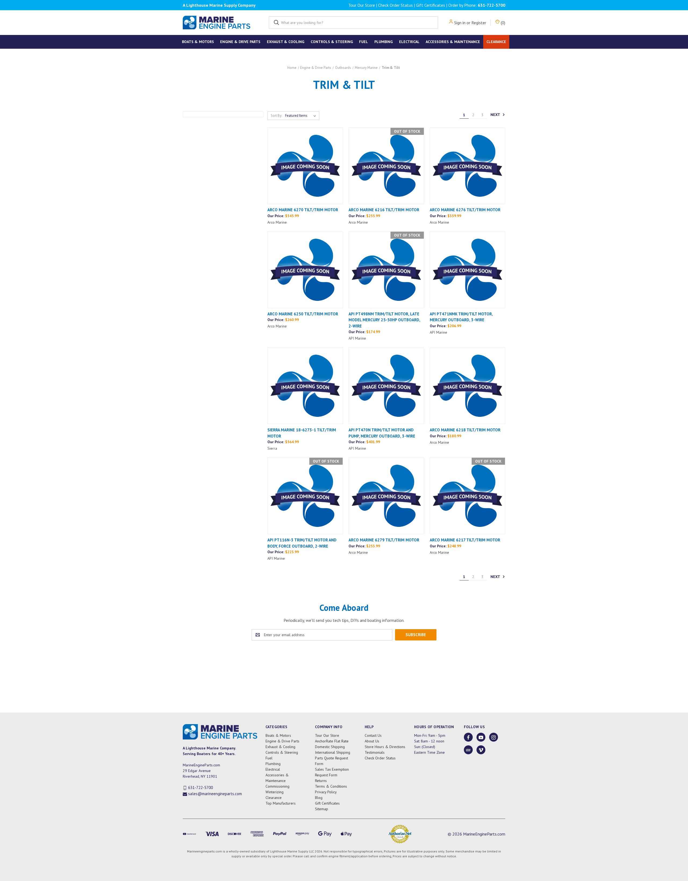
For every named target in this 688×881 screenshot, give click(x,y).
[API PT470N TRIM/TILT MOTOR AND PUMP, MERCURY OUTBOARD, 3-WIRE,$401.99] (386, 385)
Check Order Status (395, 5)
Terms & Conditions (331, 786)
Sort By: (276, 115)
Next (495, 114)
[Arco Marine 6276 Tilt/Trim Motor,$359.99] (467, 166)
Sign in (459, 22)
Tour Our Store (361, 5)
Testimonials (375, 752)
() (502, 22)
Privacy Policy (326, 792)
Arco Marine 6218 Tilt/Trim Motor (465, 429)
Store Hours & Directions (385, 746)
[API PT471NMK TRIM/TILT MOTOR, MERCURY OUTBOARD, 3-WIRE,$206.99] (467, 269)
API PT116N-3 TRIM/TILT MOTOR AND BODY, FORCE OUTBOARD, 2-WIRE (301, 543)
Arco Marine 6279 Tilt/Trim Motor (384, 539)
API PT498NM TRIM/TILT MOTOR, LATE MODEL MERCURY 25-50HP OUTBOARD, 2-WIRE (384, 320)
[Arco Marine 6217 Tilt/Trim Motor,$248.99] (467, 496)
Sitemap (321, 808)
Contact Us (373, 735)
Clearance (496, 41)
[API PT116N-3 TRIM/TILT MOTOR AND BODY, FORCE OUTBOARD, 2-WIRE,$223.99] (305, 496)
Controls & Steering (332, 41)
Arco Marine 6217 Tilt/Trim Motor (465, 539)
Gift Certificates (430, 5)
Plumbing (383, 41)
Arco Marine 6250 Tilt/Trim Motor (302, 313)
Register (478, 22)
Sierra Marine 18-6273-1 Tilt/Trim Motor (301, 433)
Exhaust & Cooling (285, 41)
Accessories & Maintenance (453, 41)
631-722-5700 (491, 5)
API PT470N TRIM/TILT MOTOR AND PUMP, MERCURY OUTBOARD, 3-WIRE (382, 433)
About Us (372, 741)
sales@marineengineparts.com (215, 793)
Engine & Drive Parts (240, 41)
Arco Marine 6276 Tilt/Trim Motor (465, 209)
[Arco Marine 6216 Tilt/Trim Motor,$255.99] (386, 166)
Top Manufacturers (281, 803)
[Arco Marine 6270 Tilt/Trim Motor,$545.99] (305, 166)
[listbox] (301, 116)
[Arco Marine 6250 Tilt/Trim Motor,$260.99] (305, 269)
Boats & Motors (198, 41)
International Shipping (332, 752)
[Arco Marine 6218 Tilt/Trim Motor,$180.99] (467, 385)
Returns (321, 780)
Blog (318, 797)
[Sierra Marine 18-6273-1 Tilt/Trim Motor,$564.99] (305, 385)
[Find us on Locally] (468, 750)
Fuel (363, 41)
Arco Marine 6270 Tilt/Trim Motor (302, 209)
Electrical (409, 41)
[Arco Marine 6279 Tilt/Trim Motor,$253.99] (386, 496)
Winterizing (275, 792)
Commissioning (277, 786)
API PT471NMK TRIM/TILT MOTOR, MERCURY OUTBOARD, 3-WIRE (461, 317)
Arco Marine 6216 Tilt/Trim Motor (384, 209)
